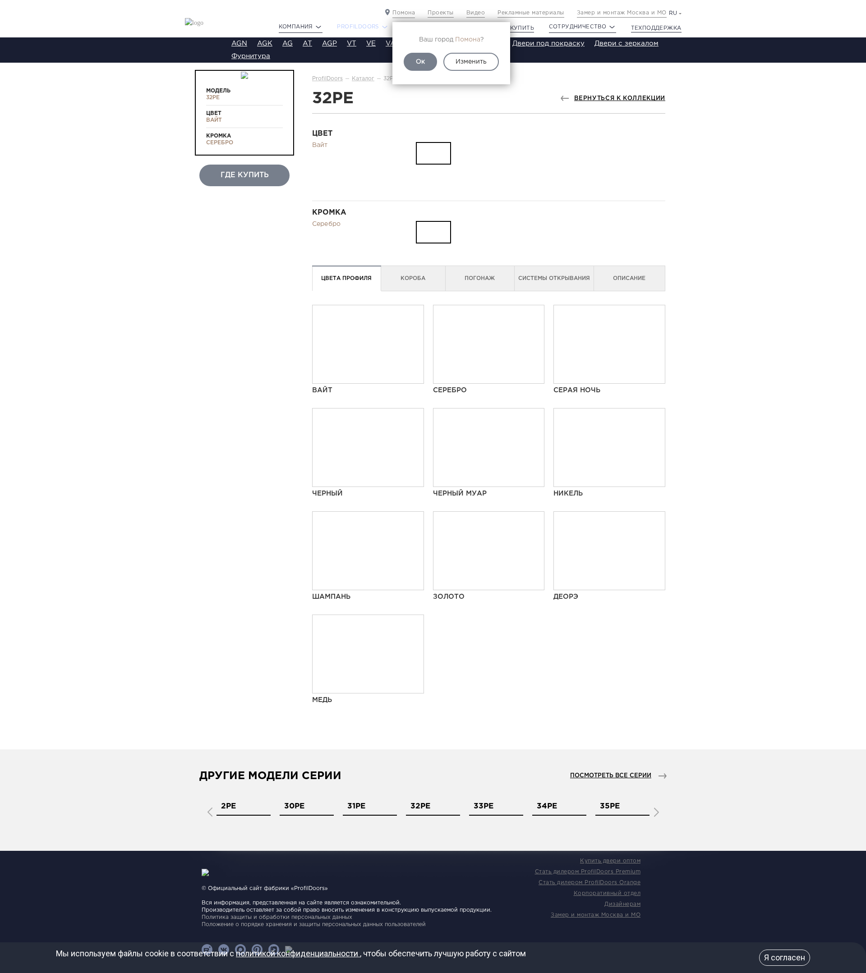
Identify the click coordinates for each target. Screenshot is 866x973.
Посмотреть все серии (610, 775)
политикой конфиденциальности (298, 953)
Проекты (441, 12)
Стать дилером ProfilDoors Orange (589, 882)
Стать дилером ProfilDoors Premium (588, 871)
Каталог (363, 78)
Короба (413, 278)
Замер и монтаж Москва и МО (622, 12)
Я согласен (784, 957)
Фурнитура (250, 56)
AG (287, 43)
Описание (629, 278)
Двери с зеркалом (626, 43)
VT (351, 43)
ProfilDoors (327, 78)
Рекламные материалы (530, 12)
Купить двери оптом (610, 860)
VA (391, 43)
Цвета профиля (346, 278)
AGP (329, 43)
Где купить (515, 28)
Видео (475, 12)
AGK (264, 43)
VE (371, 43)
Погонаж (480, 278)
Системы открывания (554, 278)
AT (307, 43)
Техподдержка (656, 28)
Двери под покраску (548, 43)
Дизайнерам (622, 904)
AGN (239, 43)
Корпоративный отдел (607, 893)
